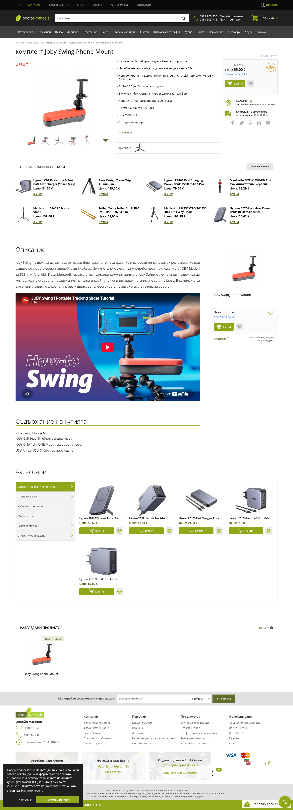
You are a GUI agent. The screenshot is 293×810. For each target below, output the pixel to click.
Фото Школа (236, 733)
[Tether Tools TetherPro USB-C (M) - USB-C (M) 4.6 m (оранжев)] (89, 214)
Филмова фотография (166, 32)
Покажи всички (260, 166)
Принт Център (92, 733)
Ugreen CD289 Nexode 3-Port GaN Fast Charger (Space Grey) (54, 182)
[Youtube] (218, 771)
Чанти (105, 32)
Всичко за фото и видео (195, 722)
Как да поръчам (142, 722)
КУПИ (37, 194)
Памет (201, 32)
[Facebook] (269, 764)
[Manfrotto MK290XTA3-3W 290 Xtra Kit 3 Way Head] (154, 214)
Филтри (144, 32)
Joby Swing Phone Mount (232, 295)
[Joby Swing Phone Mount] (244, 268)
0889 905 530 (31, 735)
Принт (59, 5)
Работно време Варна (270, 804)
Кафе (232, 743)
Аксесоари (233, 32)
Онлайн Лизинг (141, 743)
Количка (267, 18)
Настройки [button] (25, 799)
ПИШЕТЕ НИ (31, 728)
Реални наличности (193, 738)
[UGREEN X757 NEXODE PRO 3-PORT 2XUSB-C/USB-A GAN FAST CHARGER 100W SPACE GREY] (151, 500)
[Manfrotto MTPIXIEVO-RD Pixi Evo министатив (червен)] (220, 186)
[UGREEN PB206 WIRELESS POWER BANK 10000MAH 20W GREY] (101, 500)
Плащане (138, 728)
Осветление (90, 32)
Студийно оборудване (31, 535)
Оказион (262, 32)
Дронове (72, 32)
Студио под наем (94, 743)
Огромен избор (190, 728)
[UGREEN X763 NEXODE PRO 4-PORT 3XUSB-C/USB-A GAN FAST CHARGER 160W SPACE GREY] (101, 561)
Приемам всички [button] (57, 799)
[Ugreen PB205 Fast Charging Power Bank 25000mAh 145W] (154, 186)
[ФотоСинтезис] (32, 18)
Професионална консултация (199, 733)
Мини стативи (26, 516)
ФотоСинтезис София (97, 722)
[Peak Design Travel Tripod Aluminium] (89, 186)
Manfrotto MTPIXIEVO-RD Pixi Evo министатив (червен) (250, 182)
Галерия (97, 5)
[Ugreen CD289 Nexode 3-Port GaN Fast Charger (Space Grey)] (23, 186)
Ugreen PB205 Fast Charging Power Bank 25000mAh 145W (184, 182)
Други (248, 32)
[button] (233, 125)
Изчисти (264, 627)
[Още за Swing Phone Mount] (42, 654)
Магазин (34, 5)
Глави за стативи (28, 526)
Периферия (216, 32)
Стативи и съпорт (124, 32)
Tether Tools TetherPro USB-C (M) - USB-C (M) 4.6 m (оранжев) (119, 212)
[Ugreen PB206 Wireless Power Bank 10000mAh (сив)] (220, 214)
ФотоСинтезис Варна (96, 728)
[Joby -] (23, 64)
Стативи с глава (27, 496)
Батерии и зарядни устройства (36, 486)
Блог (80, 5)
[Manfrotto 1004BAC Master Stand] (23, 214)
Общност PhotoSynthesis (244, 722)
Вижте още (126, 132)
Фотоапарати (26, 32)
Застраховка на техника (195, 743)
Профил (272, 5)
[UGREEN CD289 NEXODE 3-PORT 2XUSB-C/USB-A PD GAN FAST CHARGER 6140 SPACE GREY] (251, 500)
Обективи (45, 32)
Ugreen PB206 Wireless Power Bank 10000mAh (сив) (250, 210)
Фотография (120, 5)
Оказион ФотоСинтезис (98, 738)
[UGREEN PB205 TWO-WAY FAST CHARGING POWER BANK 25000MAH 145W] (201, 500)
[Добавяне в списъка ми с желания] (250, 83)
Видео (59, 32)
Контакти (144, 5)
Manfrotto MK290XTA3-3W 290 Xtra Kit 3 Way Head (185, 210)
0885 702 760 (113, 772)
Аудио (188, 32)
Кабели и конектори (30, 506)
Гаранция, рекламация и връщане (153, 738)
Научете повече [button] (32, 790)
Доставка (138, 733)
